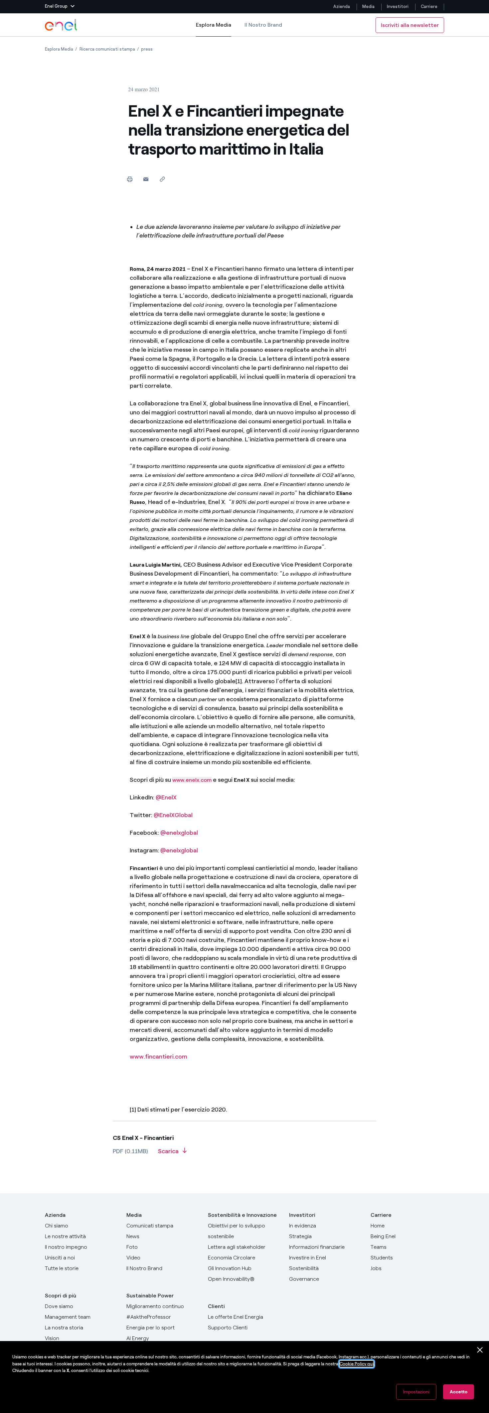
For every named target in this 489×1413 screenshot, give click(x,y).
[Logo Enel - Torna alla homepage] (61, 25)
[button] (60, 6)
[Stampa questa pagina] (129, 179)
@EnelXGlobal (173, 815)
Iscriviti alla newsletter (410, 25)
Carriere (429, 6)
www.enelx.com (192, 780)
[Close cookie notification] (480, 1350)
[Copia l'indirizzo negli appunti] (162, 179)
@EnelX (166, 797)
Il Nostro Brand (263, 25)
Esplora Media (213, 29)
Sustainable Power (150, 1295)
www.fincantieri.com (158, 1056)
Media (368, 6)
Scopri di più (60, 1295)
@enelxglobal (179, 832)
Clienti (216, 1306)
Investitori (397, 6)
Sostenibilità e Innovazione (242, 1215)
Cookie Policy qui (357, 1363)
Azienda (341, 6)
